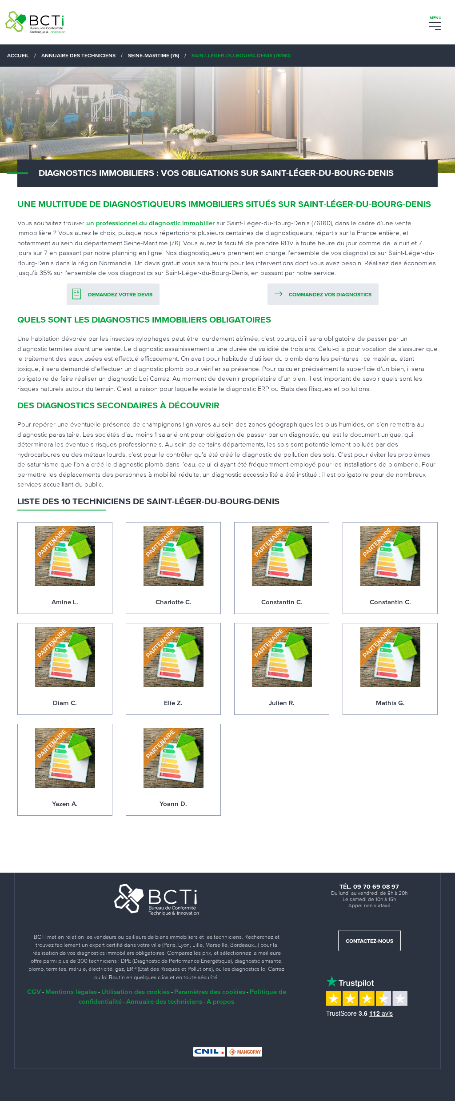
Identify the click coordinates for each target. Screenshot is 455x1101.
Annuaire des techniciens (164, 1001)
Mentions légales (71, 991)
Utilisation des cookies (135, 991)
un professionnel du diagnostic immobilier (150, 223)
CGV (34, 991)
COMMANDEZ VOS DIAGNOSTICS (330, 295)
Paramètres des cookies (209, 991)
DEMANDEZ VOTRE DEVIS (120, 295)
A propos (220, 1001)
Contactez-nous (369, 941)
